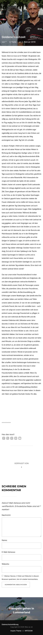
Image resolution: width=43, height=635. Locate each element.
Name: (4, 540)
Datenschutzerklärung (10, 624)
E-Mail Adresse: (8, 552)
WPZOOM (29, 631)
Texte (13, 42)
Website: (5, 564)
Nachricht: (6, 515)
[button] (3, 438)
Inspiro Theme (15, 631)
